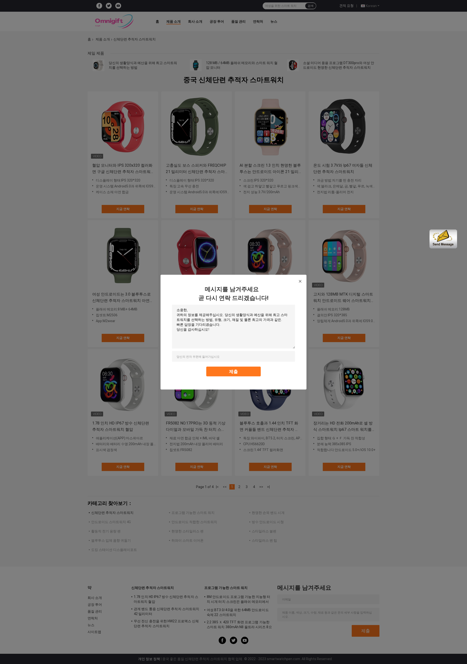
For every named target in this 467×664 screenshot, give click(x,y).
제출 (233, 371)
